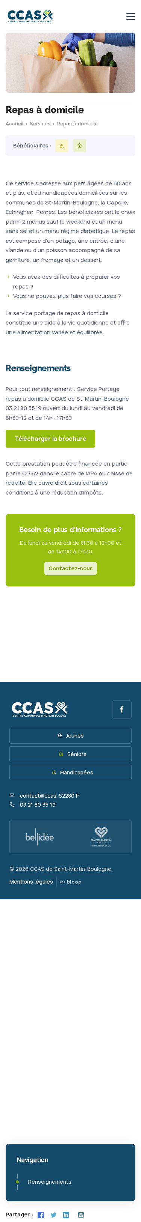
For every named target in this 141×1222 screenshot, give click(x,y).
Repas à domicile (77, 123)
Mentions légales (31, 881)
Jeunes (74, 735)
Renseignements (49, 1181)
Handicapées (76, 772)
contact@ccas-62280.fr (49, 795)
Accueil (14, 123)
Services (40, 123)
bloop (73, 881)
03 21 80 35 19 (38, 804)
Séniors (76, 754)
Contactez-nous (70, 568)
